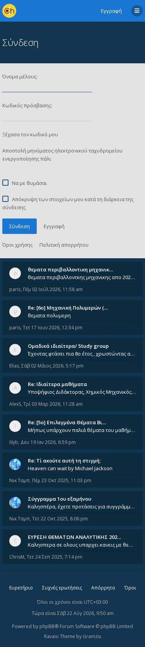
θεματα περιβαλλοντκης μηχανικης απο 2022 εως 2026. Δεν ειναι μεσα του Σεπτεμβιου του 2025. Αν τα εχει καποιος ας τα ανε (82, 277)
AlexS (15, 404)
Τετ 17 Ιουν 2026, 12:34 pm (52, 327)
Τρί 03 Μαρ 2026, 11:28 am (53, 404)
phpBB (47, 626)
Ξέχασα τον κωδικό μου (30, 134)
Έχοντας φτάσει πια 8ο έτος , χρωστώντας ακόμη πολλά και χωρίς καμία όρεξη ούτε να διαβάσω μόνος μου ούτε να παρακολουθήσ (82, 353)
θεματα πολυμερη (49, 315)
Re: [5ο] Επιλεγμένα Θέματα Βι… (67, 422)
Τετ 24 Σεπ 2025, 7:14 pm (54, 557)
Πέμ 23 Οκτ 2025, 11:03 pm (61, 480)
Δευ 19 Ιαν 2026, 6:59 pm (48, 442)
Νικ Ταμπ (19, 480)
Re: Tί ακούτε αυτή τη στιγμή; (64, 460)
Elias (14, 365)
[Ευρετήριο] (9, 11)
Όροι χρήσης (17, 244)
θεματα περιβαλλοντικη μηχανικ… (70, 269)
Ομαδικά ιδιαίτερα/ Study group (68, 345)
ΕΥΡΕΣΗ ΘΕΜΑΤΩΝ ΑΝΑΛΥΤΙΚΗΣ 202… (74, 537)
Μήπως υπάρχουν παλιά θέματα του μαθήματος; (82, 430)
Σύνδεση (19, 226)
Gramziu (92, 636)
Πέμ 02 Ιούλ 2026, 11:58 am (53, 289)
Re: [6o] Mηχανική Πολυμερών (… (68, 307)
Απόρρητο (103, 587)
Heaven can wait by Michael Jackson (70, 468)
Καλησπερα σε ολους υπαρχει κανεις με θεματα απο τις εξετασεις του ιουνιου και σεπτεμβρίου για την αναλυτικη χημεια (82, 544)
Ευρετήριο (21, 587)
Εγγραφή (111, 10)
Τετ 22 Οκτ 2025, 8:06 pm (60, 518)
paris (14, 289)
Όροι (130, 587)
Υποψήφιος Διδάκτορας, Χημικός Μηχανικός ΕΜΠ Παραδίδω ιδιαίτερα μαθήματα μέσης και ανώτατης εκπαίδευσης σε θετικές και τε (82, 391)
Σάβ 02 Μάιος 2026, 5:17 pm (52, 365)
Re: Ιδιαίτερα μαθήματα (57, 384)
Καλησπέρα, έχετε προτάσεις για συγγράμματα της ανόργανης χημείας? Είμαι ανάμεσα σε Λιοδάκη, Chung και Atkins (82, 506)
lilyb (13, 442)
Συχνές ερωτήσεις (62, 587)
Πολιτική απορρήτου (64, 244)
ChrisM (16, 557)
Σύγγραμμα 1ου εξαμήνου (59, 498)
